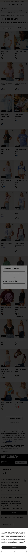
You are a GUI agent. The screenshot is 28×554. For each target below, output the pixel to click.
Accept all (14, 547)
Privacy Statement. (21, 542)
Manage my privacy (14, 551)
